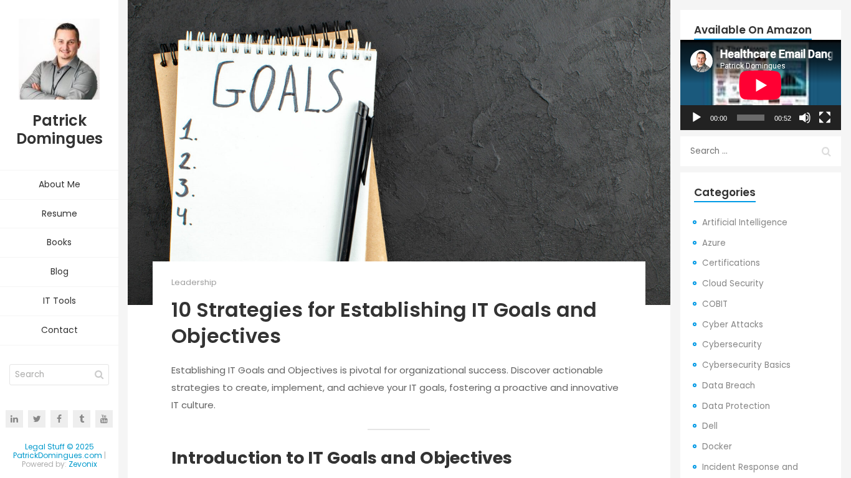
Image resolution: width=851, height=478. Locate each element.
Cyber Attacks (732, 324)
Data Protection (736, 406)
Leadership (194, 282)
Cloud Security (733, 283)
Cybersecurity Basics (746, 365)
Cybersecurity (732, 344)
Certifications (731, 263)
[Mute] (805, 117)
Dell (710, 426)
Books (59, 242)
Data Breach (728, 385)
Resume (59, 213)
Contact (59, 330)
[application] (760, 85)
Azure (714, 243)
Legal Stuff (45, 446)
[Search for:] (760, 151)
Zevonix (83, 464)
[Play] (696, 117)
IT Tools (59, 300)
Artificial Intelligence (744, 222)
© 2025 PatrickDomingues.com (57, 451)
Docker (717, 446)
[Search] (99, 374)
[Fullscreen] (825, 117)
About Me (59, 184)
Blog (59, 271)
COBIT (715, 304)
